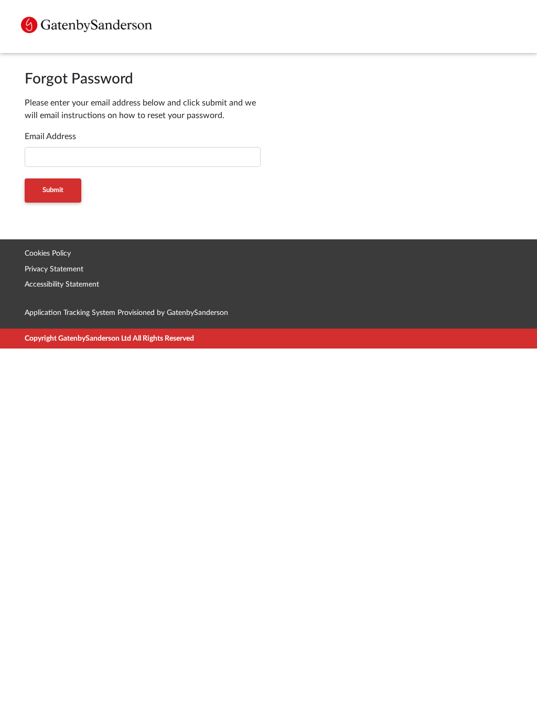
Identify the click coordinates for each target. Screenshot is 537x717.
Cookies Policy (48, 253)
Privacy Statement (54, 269)
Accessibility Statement (62, 284)
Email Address (50, 136)
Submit (52, 190)
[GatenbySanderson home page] (86, 24)
